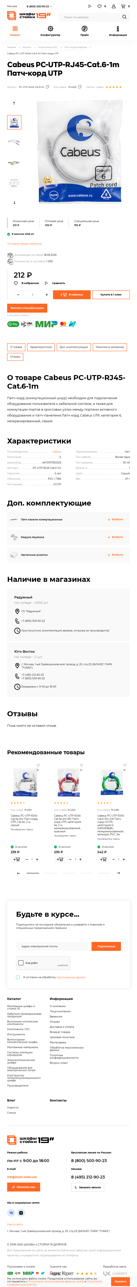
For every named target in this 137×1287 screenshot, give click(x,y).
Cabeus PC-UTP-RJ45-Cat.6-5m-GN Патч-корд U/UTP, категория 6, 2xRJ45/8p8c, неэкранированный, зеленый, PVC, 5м (111, 825)
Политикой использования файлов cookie (56, 1281)
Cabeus (56, 451)
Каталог (15, 35)
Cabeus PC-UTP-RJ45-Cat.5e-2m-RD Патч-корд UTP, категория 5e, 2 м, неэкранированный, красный (67, 823)
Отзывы (15, 356)
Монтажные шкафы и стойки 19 (21, 1007)
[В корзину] (16, 859)
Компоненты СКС (18, 1029)
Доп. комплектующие (74, 347)
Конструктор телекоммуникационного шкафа (24, 1078)
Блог (11, 1100)
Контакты (58, 1100)
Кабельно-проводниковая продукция (24, 1015)
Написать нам (26, 1187)
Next (14, 202)
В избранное (30, 283)
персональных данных (71, 977)
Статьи (11, 1112)
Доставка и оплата (62, 1026)
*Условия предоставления (24, 243)
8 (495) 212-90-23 (88, 1177)
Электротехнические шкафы (21, 1061)
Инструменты (16, 1034)
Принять (120, 1281)
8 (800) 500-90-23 (38, 6)
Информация (61, 999)
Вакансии (56, 1016)
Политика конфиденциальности (64, 1056)
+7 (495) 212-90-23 (32, 674)
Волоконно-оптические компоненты (22, 1023)
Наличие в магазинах (110, 347)
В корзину (76, 294)
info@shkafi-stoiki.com (22, 1177)
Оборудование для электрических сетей (21, 1069)
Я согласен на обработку (54, 977)
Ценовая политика (62, 1037)
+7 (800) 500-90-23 (33, 621)
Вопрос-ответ (59, 1063)
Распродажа (58, 1042)
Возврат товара (60, 1032)
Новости (13, 1107)
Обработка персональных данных (67, 1049)
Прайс (84, 35)
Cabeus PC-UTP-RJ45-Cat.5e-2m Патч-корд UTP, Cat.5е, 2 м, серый (24, 820)
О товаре (16, 347)
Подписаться (106, 946)
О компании (58, 1006)
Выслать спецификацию (27, 308)
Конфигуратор (50, 35)
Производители (18, 1085)
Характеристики (41, 347)
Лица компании (60, 1011)
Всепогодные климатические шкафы (22, 1041)
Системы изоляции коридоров (20, 1054)
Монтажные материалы (22, 1047)
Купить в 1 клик (111, 294)
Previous (14, 103)
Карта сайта (15, 1224)
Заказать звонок (90, 1187)
